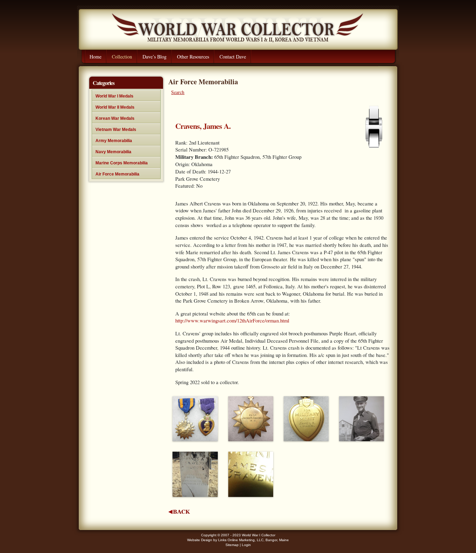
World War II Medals (115, 107)
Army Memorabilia (113, 140)
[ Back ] (179, 511)
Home (95, 56)
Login (246, 545)
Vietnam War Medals (115, 129)
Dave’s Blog (155, 56)
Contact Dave (233, 56)
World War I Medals (114, 96)
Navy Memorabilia (113, 151)
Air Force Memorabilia (117, 174)
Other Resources (193, 56)
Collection (122, 56)
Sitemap (232, 545)
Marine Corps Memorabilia (121, 163)
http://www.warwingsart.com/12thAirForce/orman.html (232, 320)
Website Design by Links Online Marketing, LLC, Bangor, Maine (238, 540)
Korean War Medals (115, 118)
